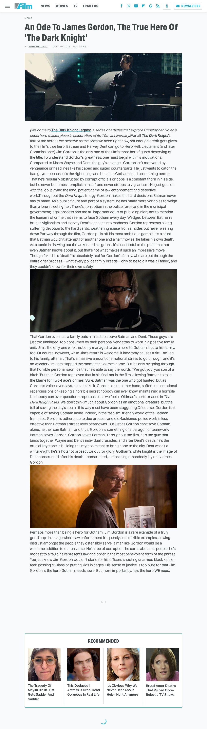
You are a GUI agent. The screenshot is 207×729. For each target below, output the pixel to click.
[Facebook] (121, 6)
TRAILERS (90, 6)
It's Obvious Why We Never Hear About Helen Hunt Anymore (122, 690)
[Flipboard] (143, 6)
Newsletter (190, 6)
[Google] (150, 6)
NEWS (45, 6)
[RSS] (158, 6)
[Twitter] (129, 6)
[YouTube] (136, 6)
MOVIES (61, 6)
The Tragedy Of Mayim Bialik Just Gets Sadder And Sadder (41, 692)
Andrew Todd (38, 46)
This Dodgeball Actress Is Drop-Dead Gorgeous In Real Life (83, 690)
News (28, 18)
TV (75, 6)
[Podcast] (167, 6)
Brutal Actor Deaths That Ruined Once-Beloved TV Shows (161, 690)
